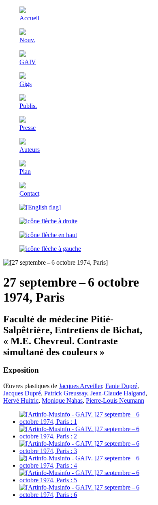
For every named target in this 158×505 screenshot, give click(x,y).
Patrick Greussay (65, 393)
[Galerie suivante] (48, 221)
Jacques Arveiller (80, 385)
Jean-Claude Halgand (117, 393)
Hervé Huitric (20, 400)
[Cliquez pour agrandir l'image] (87, 421)
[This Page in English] (40, 207)
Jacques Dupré (22, 393)
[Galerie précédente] (50, 248)
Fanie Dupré (121, 385)
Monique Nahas (62, 400)
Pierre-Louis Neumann (115, 400)
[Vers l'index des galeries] (48, 234)
